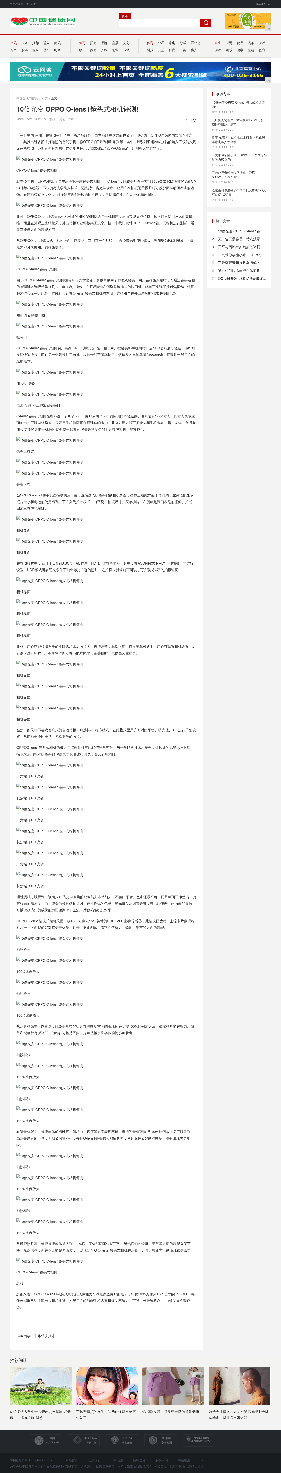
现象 (46, 42)
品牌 (104, 42)
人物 (104, 49)
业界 (161, 42)
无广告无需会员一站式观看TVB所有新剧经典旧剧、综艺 (238, 122)
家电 (172, 42)
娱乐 (229, 49)
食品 (240, 42)
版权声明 (161, 1460)
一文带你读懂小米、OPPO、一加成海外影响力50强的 (239, 157)
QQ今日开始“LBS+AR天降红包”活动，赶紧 (242, 278)
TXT (202, 1460)
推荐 (35, 42)
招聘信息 (139, 1460)
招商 (93, 42)
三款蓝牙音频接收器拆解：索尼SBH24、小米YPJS (233, 174)
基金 (46, 49)
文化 (126, 42)
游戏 (262, 42)
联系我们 (94, 1460)
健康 (240, 49)
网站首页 (72, 1460)
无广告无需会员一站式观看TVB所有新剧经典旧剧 (242, 238)
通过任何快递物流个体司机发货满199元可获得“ (242, 270)
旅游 (251, 49)
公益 (161, 49)
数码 (183, 42)
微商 (93, 49)
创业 (115, 49)
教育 (262, 49)
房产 (194, 49)
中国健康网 (16, 4)
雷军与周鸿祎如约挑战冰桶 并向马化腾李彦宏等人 (242, 246)
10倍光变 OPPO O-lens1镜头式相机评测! (238, 104)
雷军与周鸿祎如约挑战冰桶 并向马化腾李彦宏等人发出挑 (238, 139)
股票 (24, 49)
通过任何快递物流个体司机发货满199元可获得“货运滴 (239, 192)
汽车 (251, 42)
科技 (44, 98)
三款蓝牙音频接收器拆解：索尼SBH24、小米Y (242, 262)
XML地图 (116, 1460)
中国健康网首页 (27, 98)
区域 (126, 49)
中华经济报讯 (44, 1335)
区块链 (196, 42)
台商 (172, 49)
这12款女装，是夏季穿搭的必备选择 (170, 1411)
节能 (183, 49)
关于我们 (31, 4)
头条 (24, 42)
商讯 (57, 42)
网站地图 (261, 4)
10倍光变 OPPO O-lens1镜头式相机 (242, 231)
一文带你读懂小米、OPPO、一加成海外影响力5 (242, 254)
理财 (35, 49)
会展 (115, 42)
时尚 (57, 49)
